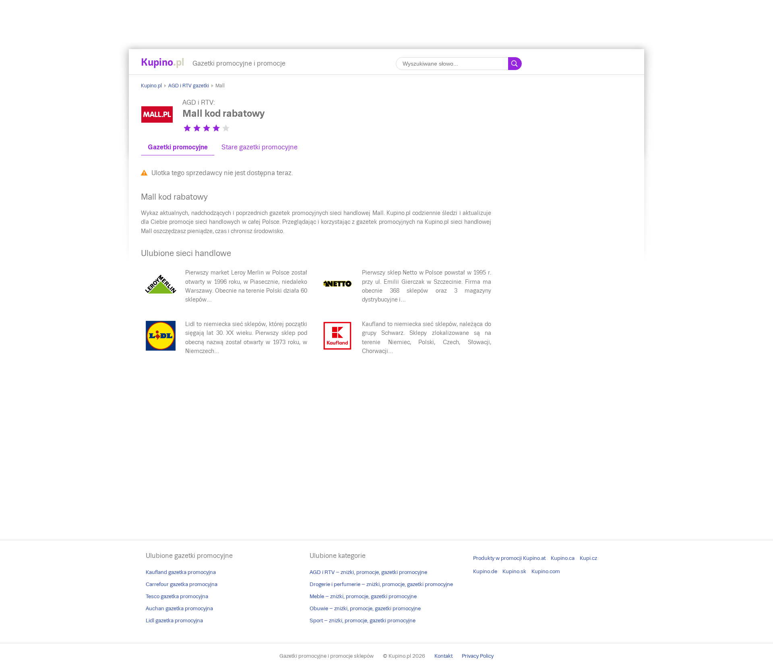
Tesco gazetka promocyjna (177, 596)
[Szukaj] (515, 63)
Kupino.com (545, 571)
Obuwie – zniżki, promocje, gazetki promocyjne (365, 608)
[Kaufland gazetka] (337, 350)
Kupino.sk (514, 571)
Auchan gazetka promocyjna (179, 608)
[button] (187, 128)
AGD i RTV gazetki (188, 86)
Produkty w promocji (497, 558)
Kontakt (443, 656)
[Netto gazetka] (337, 298)
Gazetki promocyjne (178, 147)
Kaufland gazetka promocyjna (181, 572)
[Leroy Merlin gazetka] (161, 298)
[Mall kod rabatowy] (157, 128)
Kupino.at (534, 558)
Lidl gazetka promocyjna (174, 620)
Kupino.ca (563, 558)
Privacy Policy (478, 656)
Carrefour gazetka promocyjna (181, 584)
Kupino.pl (151, 86)
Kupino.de (485, 571)
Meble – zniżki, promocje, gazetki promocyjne (363, 596)
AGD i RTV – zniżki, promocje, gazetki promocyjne (368, 572)
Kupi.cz (588, 558)
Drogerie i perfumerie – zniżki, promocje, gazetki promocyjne (381, 584)
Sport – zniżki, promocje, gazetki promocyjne (362, 620)
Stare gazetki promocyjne (259, 147)
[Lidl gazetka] (161, 350)
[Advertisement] (386, 18)
